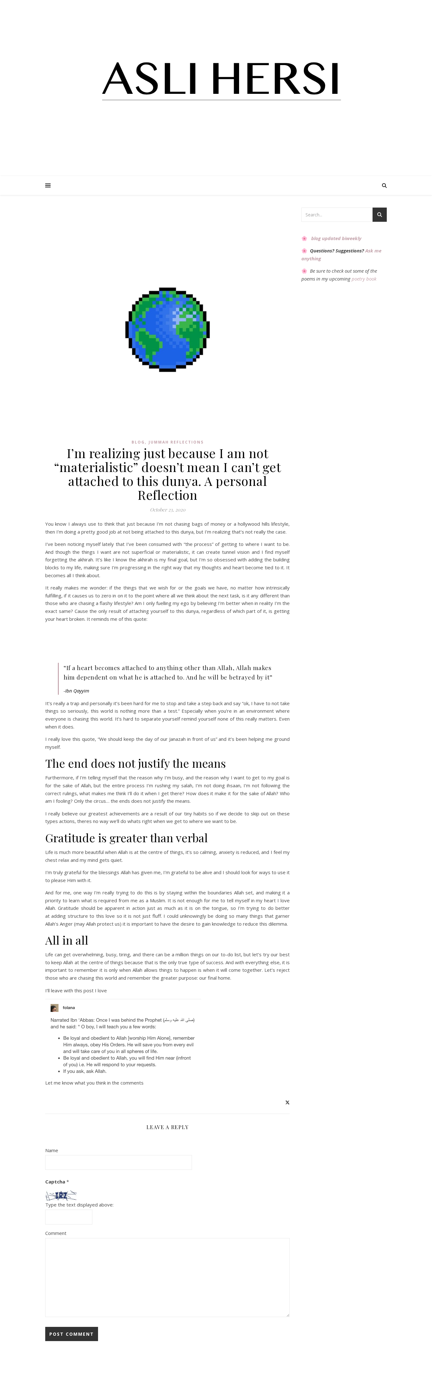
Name (51, 1150)
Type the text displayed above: (79, 1204)
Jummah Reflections (176, 442)
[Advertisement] (115, 8)
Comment (55, 1233)
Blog (138, 442)
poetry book (364, 278)
